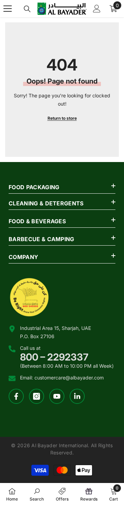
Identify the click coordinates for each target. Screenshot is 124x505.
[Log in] (97, 8)
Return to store (62, 118)
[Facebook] (16, 396)
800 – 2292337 (54, 357)
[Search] (27, 9)
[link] (36, 494)
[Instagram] (36, 396)
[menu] (7, 8)
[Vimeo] (77, 396)
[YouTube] (56, 396)
